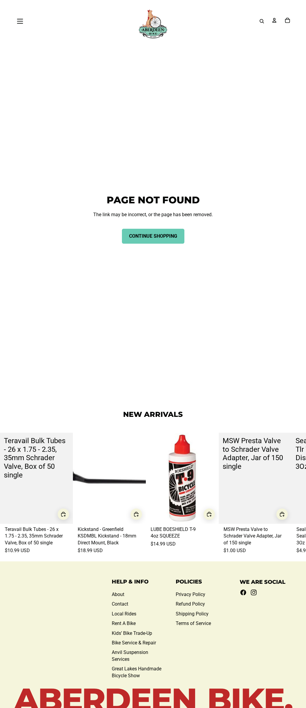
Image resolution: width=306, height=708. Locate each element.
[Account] (274, 20)
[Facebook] (243, 592)
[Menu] (20, 21)
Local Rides (124, 614)
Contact (120, 604)
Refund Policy (190, 604)
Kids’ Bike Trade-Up (132, 633)
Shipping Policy (192, 614)
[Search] (261, 21)
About (118, 594)
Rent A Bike (124, 623)
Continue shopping (153, 236)
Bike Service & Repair (134, 643)
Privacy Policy (190, 594)
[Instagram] (253, 592)
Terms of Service (193, 623)
